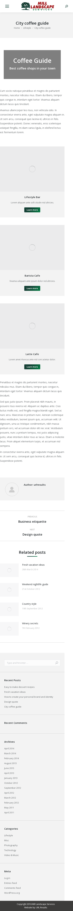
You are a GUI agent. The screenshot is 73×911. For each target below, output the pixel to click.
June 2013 (9, 768)
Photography (11, 845)
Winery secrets (30, 623)
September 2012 (12, 787)
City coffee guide (12, 706)
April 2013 (9, 773)
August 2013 (10, 763)
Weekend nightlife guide (35, 584)
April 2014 (9, 748)
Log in (7, 878)
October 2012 (11, 782)
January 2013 (10, 778)
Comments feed (12, 887)
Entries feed (10, 883)
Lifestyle (8, 835)
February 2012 (11, 802)
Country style (29, 603)
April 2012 (9, 792)
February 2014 (11, 758)
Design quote (11, 701)
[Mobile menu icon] (7, 6)
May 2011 (9, 807)
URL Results (41, 907)
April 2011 (9, 812)
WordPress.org (12, 892)
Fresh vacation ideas (33, 564)
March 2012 (10, 797)
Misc (6, 840)
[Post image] (9, 570)
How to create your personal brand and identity (28, 696)
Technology (10, 850)
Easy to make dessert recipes (19, 686)
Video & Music (11, 855)
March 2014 (10, 753)
